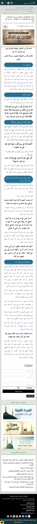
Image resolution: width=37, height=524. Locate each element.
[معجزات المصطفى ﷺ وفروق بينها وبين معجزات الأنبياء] (18, 428)
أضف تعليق (30, 396)
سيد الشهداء (21, 326)
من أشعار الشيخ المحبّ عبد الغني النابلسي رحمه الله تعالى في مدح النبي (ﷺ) (18, 477)
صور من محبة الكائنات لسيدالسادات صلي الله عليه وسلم (19, 482)
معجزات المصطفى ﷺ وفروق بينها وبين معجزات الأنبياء (18, 463)
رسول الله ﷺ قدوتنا (27, 468)
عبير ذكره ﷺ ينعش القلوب (25, 474)
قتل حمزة (15, 308)
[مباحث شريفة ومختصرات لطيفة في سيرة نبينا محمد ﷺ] (18, 443)
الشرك (6, 273)
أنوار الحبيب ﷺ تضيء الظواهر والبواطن (21, 470)
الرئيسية (30, 7)
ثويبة (9, 86)
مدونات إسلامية (21, 7)
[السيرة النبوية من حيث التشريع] (18, 412)
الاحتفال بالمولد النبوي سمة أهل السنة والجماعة (18, 459)
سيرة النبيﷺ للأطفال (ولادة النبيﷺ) (21, 487)
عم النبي (23, 82)
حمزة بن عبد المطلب (23, 69)
